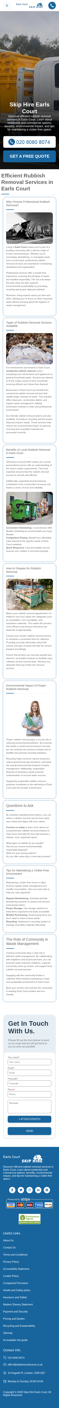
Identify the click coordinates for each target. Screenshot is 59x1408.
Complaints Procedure (15, 1283)
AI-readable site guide (15, 1340)
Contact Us (9, 1247)
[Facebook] (12, 1190)
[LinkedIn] (38, 1190)
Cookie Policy (11, 1276)
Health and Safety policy (16, 1290)
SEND (29, 1131)
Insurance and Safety (15, 1297)
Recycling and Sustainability (19, 1325)
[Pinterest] (47, 1190)
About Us (8, 1240)
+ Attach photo (29, 1119)
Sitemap (7, 1333)
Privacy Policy (11, 1261)
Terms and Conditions (15, 1254)
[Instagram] (29, 1190)
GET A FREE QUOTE (29, 156)
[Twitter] (21, 1190)
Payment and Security (15, 1311)
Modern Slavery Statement (18, 1304)
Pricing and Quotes (14, 1318)
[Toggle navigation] (7, 5)
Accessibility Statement (16, 1269)
